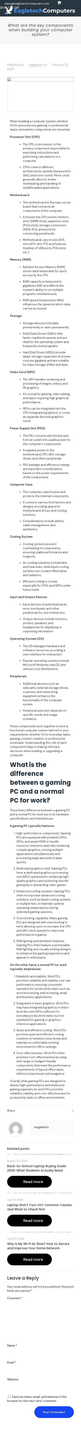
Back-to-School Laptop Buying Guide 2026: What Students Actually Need (36, 1168)
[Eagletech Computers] (39, 9)
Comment (14, 1298)
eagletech (36, 65)
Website (12, 1379)
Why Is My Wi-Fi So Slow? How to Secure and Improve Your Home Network (38, 1246)
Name (12, 1345)
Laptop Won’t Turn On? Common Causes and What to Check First (39, 1207)
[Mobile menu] (75, 6)
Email (11, 1362)
